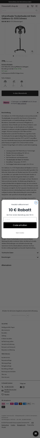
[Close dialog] (36, 202)
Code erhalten (20, 225)
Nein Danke (20, 233)
